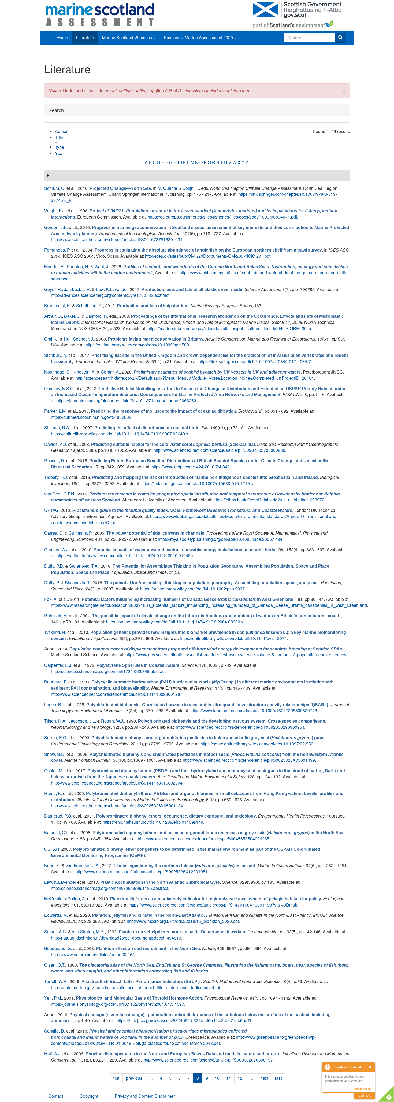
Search (56, 110)
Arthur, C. (53, 316)
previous (134, 1078)
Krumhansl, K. (57, 305)
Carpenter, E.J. (58, 665)
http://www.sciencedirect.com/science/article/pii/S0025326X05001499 (249, 760)
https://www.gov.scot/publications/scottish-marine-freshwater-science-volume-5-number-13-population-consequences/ (236, 655)
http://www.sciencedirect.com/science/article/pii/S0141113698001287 (117, 694)
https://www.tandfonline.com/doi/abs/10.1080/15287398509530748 (253, 710)
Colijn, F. (190, 188)
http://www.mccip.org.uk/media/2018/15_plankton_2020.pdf (183, 921)
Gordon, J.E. (56, 227)
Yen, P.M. (53, 998)
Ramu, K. (53, 793)
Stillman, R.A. (57, 427)
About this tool (363, 1088)
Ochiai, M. (53, 770)
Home (62, 37)
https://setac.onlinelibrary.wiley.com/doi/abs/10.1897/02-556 (256, 744)
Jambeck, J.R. (77, 289)
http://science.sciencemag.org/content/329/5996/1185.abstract (109, 888)
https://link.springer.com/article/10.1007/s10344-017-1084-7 (255, 361)
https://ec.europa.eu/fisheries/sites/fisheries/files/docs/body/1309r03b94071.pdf (222, 217)
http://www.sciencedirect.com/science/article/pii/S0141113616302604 (117, 783)
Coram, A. (110, 372)
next (264, 1078)
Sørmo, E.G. (55, 737)
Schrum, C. (54, 188)
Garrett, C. (54, 533)
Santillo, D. (54, 1031)
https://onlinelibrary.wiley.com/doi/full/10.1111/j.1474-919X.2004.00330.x (174, 622)
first (116, 1078)
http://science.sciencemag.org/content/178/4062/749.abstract (108, 671)
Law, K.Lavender (112, 289)
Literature (85, 37)
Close (370, 1067)
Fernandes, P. (57, 250)
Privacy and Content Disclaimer (145, 1096)
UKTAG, (52, 510)
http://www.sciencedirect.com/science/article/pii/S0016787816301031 (117, 239)
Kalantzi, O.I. (56, 832)
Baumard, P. (55, 682)
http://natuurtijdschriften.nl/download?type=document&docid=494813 (116, 938)
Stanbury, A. (55, 355)
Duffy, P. (52, 582)
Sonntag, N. (78, 266)
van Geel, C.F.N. (59, 494)
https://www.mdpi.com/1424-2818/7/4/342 (190, 467)
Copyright (89, 1096)
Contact (55, 1096)
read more (364, 1095)
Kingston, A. (84, 372)
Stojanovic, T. (77, 582)
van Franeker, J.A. (83, 865)
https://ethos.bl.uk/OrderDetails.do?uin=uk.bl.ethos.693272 (268, 500)
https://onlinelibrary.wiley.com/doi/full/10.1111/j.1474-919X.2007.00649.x (119, 434)
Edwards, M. (56, 915)
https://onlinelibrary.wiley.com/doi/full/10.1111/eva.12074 (233, 638)
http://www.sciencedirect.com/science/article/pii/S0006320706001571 (209, 1060)
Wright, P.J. (54, 211)
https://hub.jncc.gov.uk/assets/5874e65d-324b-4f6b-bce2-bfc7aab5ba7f (184, 1020)
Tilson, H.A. (55, 721)
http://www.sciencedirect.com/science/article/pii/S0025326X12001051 (142, 871)
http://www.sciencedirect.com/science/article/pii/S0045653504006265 (203, 838)
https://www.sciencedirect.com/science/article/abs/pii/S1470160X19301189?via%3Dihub (213, 905)
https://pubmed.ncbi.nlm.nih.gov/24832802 (91, 417)
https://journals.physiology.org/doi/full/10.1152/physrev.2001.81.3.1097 (117, 1004)
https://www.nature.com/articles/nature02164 (93, 954)
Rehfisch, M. (56, 615)
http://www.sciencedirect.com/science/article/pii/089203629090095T (240, 727)
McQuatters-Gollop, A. (65, 899)
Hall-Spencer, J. (79, 339)
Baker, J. (72, 316)
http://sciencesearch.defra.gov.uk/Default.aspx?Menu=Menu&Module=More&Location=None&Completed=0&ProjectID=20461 (195, 378)
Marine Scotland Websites (127, 37)
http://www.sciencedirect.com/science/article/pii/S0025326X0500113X (117, 806)
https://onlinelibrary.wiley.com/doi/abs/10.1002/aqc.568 (137, 345)
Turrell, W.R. (56, 981)
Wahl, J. (101, 266)
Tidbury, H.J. (56, 477)
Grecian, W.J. (56, 549)
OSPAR (51, 849)
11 (228, 1078)
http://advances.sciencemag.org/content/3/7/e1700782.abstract (110, 295)
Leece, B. (53, 704)
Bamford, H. (97, 316)
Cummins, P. (80, 533)
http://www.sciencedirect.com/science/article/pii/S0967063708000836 (219, 450)
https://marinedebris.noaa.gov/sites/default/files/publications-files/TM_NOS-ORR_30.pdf (230, 328)
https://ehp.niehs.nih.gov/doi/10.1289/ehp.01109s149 (153, 822)
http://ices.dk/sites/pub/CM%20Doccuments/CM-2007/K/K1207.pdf (207, 256)
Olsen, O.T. (54, 965)
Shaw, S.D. (54, 754)
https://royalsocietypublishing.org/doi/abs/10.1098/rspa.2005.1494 (220, 539)
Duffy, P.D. (54, 566)
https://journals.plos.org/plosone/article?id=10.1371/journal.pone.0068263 (126, 400)
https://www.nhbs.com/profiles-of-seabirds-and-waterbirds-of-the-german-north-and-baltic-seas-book (199, 275)
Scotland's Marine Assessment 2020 (199, 37)
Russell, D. (54, 460)
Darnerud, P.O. (58, 816)
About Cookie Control (327, 1067)
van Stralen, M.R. (88, 932)
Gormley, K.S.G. (59, 388)
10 (217, 1078)
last (278, 1078)
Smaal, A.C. (55, 932)
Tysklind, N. (55, 632)
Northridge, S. (57, 372)
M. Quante (167, 188)
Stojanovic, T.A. (84, 566)
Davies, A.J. (55, 444)
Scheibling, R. (89, 305)
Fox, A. (51, 599)
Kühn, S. (52, 865)
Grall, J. (51, 339)
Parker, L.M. (55, 411)
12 (240, 1078)
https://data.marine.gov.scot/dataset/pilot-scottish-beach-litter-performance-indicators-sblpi (135, 987)
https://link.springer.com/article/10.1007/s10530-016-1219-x (197, 483)
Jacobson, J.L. (82, 721)
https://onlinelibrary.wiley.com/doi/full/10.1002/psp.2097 (192, 589)
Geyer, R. (53, 289)
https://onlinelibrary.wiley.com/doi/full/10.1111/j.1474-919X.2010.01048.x (125, 555)
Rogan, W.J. (112, 721)
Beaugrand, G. (58, 948)
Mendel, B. (54, 266)
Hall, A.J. (52, 1054)
